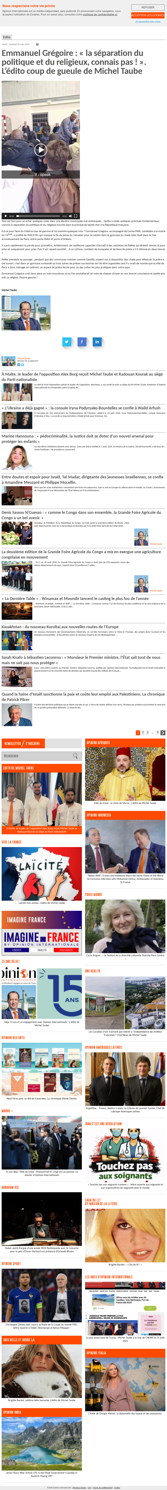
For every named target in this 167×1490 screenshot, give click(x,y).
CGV (89, 1488)
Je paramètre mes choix (148, 21)
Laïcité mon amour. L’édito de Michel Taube (42, 903)
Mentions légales (79, 1488)
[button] (40, 150)
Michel (23, 358)
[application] (41, 150)
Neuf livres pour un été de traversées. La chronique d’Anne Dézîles (42, 1098)
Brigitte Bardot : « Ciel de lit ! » (125, 1264)
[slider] (38, 216)
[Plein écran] (75, 216)
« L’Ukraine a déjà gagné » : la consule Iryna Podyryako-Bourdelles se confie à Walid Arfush (81, 408)
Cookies (117, 1488)
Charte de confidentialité (103, 1488)
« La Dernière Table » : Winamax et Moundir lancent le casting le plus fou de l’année (75, 599)
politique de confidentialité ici (100, 14)
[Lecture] (6, 216)
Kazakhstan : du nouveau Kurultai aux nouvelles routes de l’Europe (60, 627)
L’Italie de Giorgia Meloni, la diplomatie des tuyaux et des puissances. (125, 1413)
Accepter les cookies (147, 15)
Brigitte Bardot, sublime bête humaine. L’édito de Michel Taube (41, 1400)
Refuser (148, 7)
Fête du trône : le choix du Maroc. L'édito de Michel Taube (125, 803)
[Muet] (70, 216)
